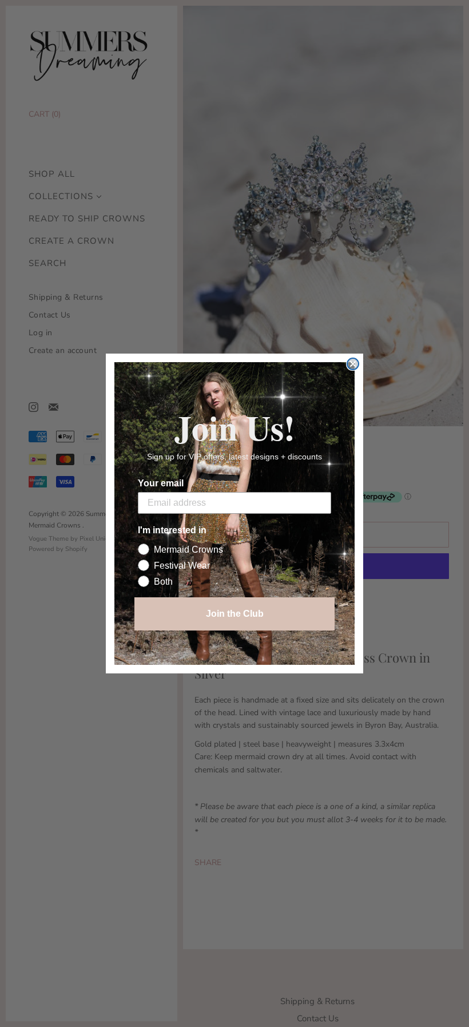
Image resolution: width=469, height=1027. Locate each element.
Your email (161, 483)
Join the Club (235, 613)
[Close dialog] (353, 364)
